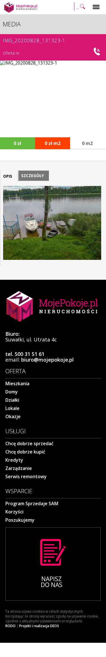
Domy (11, 391)
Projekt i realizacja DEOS (39, 626)
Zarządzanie (18, 468)
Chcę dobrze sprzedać (29, 443)
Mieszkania (17, 383)
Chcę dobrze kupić (25, 451)
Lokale (12, 408)
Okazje (13, 416)
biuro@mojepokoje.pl (47, 359)
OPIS (7, 176)
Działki (12, 400)
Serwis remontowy (26, 476)
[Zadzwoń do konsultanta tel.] (97, 51)
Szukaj (80, 3)
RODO (10, 626)
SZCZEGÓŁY (32, 175)
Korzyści (14, 511)
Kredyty (14, 460)
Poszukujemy (19, 520)
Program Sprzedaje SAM (31, 503)
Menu (96, 3)
